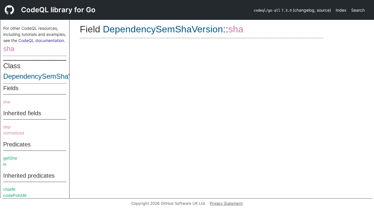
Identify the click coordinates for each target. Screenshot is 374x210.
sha (8, 48)
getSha (10, 157)
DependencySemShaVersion (47, 76)
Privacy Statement (226, 203)
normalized (13, 132)
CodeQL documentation (41, 40)
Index (341, 10)
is (4, 164)
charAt (9, 189)
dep (7, 126)
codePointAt (15, 195)
